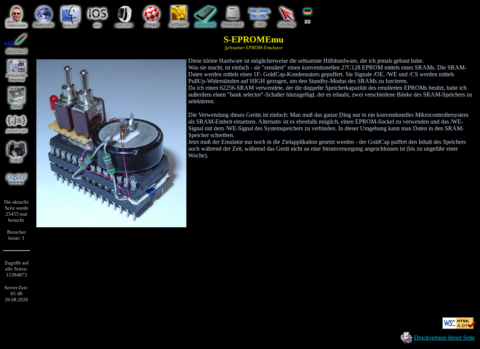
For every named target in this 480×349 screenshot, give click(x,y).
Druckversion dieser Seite (444, 337)
